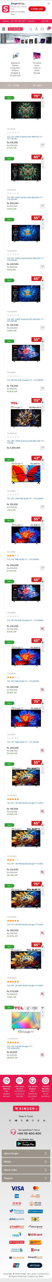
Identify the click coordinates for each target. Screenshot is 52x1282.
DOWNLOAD (37, 9)
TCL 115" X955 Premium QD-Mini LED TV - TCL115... (26, 442)
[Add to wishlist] (42, 98)
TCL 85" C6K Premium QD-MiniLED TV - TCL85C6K (25, 198)
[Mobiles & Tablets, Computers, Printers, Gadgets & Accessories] (15, 64)
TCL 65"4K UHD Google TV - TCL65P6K (25, 620)
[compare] (42, 102)
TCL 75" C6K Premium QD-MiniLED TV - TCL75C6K (25, 137)
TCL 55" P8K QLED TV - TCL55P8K (23, 559)
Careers (31, 21)
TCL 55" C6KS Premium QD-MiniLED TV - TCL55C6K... (25, 259)
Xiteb (41, 1276)
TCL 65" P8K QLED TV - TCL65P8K (23, 681)
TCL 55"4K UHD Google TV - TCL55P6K (25, 380)
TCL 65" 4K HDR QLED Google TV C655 (25, 863)
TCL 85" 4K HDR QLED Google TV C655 (25, 985)
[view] (42, 106)
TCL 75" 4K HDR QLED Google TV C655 (25, 924)
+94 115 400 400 (17, 21)
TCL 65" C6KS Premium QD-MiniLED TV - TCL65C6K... (25, 320)
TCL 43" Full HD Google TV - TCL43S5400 (20, 1047)
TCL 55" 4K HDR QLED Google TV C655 (25, 803)
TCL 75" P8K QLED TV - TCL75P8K (23, 742)
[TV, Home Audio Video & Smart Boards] (37, 63)
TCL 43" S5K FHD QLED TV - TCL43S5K (25, 498)
